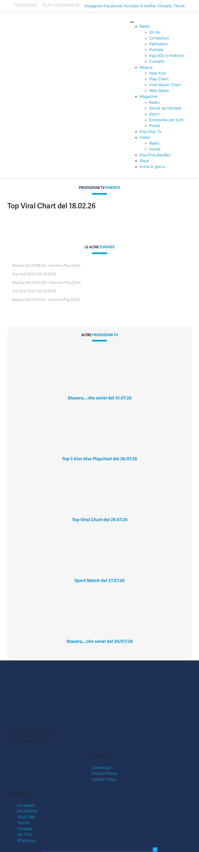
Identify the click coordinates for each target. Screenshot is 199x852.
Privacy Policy (104, 773)
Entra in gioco (152, 166)
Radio (145, 26)
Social (154, 149)
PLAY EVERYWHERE (61, 5)
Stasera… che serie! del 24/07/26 (99, 641)
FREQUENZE (25, 5)
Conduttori (159, 38)
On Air (155, 32)
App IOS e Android (166, 55)
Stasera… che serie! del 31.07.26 (100, 398)
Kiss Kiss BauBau (155, 154)
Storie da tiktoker (165, 108)
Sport (154, 113)
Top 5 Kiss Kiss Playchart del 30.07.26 (99, 459)
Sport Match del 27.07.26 (99, 580)
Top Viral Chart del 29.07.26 (99, 519)
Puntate (156, 49)
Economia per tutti (166, 119)
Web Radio (159, 90)
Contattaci (101, 767)
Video (145, 137)
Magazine (148, 96)
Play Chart (159, 78)
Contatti (156, 61)
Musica (146, 67)
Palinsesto (158, 43)
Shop (144, 160)
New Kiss (157, 73)
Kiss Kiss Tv (150, 131)
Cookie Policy (104, 779)
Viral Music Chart (165, 84)
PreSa (154, 125)
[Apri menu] (132, 22)
